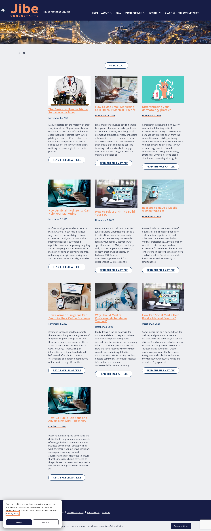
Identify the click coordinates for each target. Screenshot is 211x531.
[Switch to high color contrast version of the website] (3, 10)
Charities (170, 12)
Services (153, 12)
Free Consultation (188, 12)
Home (95, 12)
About (105, 12)
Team (118, 12)
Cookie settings (181, 526)
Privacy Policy (93, 512)
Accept (19, 522)
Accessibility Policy (75, 512)
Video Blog (116, 65)
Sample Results (133, 12)
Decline (45, 522)
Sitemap (106, 512)
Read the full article (67, 160)
